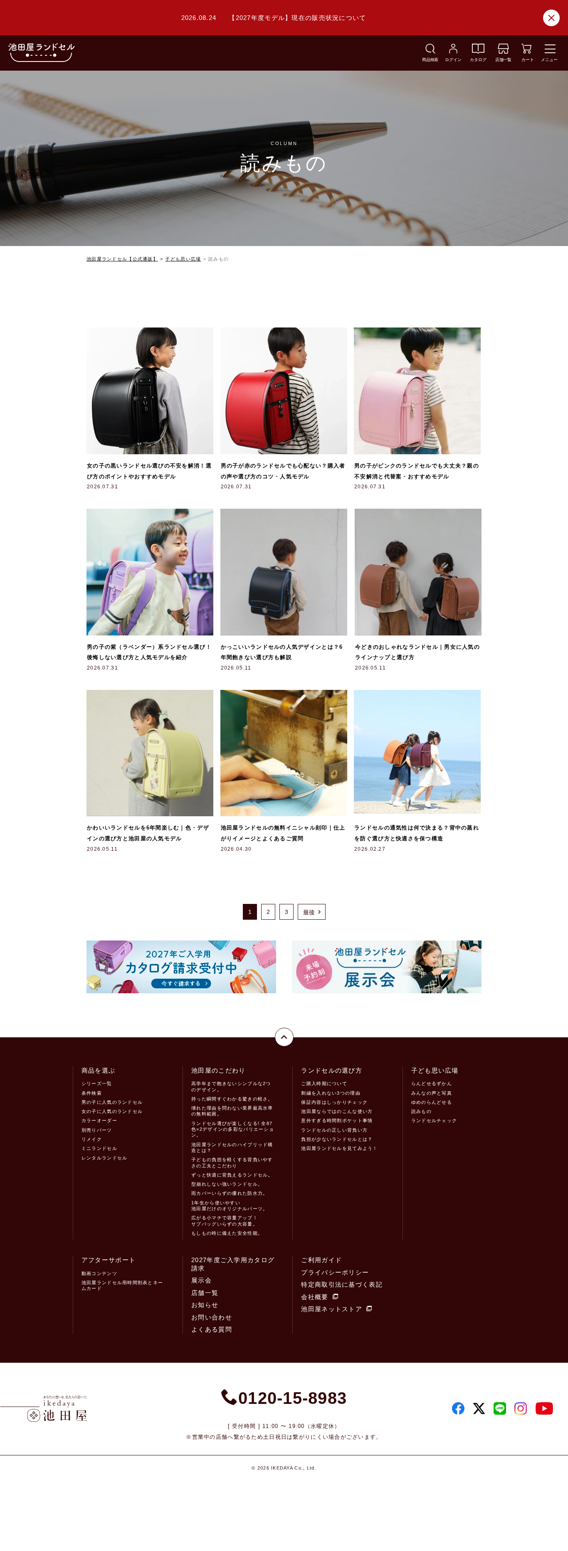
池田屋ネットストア (331, 1308)
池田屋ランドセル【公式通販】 (122, 258)
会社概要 (314, 1296)
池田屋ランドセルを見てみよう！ (339, 1148)
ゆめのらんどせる (431, 1102)
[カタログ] (478, 51)
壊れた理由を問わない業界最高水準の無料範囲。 (232, 1110)
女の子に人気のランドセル (112, 1111)
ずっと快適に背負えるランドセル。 (232, 1174)
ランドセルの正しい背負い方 (334, 1130)
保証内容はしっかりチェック (334, 1102)
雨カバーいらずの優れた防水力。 (229, 1193)
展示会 (201, 1280)
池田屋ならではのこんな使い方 (337, 1111)
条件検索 (91, 1093)
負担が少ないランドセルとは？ (337, 1139)
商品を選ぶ (98, 1070)
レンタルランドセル (104, 1157)
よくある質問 (211, 1329)
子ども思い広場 (183, 258)
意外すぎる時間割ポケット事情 (337, 1120)
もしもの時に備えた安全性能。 (227, 1233)
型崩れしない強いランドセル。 (227, 1184)
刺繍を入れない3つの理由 (330, 1093)
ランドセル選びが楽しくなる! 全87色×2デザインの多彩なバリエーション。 (232, 1129)
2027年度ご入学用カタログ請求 (232, 1264)
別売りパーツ (96, 1130)
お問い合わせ (211, 1317)
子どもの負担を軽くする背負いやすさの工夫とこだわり (232, 1162)
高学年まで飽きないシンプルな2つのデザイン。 (231, 1086)
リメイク (91, 1139)
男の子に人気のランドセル (112, 1102)
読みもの (421, 1111)
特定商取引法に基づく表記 (341, 1284)
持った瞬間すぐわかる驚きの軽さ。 (232, 1098)
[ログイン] (453, 51)
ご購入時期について (324, 1083)
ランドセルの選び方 (331, 1070)
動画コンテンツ (99, 1273)
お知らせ (204, 1304)
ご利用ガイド (321, 1259)
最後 (309, 912)
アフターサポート (108, 1259)
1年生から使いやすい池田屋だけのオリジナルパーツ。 (229, 1205)
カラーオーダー (99, 1120)
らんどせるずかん (431, 1083)
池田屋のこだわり (218, 1070)
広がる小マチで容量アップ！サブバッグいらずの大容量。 (224, 1220)
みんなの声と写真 (431, 1093)
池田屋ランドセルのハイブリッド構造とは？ (232, 1147)
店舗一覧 (204, 1292)
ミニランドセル (99, 1148)
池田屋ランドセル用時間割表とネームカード (122, 1285)
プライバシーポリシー (335, 1272)
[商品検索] (430, 51)
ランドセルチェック (434, 1120)
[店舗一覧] (503, 51)
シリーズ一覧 (96, 1083)
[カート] (526, 51)
